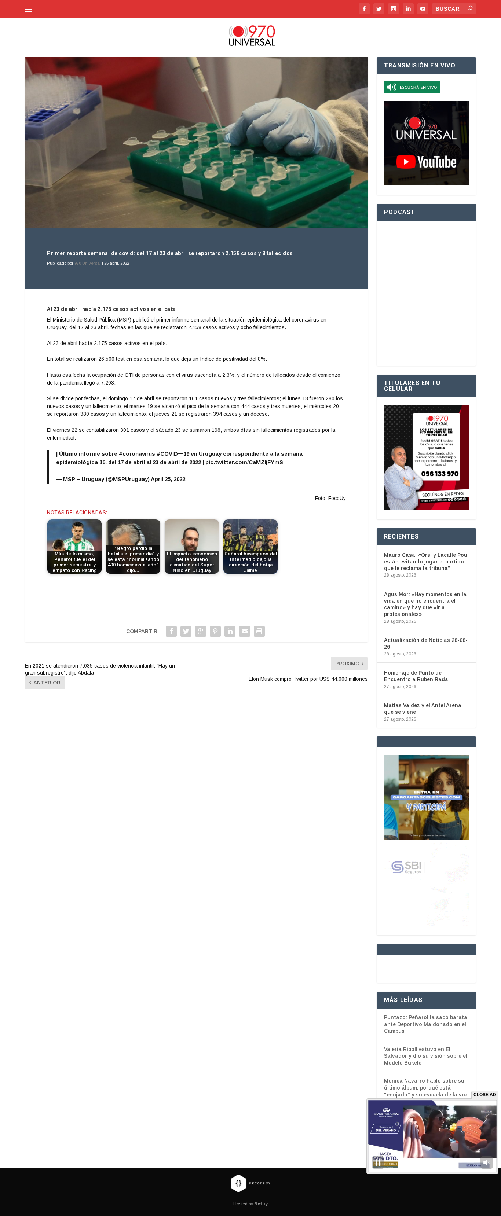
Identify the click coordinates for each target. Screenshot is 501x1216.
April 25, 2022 (168, 479)
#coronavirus (137, 454)
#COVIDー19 (173, 454)
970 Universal (87, 263)
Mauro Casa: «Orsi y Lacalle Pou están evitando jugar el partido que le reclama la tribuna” (425, 561)
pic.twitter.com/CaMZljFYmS (244, 462)
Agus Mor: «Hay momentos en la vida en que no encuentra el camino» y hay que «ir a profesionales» (425, 604)
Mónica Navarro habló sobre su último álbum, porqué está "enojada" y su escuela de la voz (426, 1087)
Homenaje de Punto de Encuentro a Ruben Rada (416, 676)
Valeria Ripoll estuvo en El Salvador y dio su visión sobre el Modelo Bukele (425, 1056)
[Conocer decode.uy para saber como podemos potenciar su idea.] (250, 1183)
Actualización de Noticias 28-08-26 (426, 643)
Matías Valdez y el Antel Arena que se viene (422, 708)
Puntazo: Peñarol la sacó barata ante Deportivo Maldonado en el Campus (425, 1024)
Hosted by (250, 1203)
